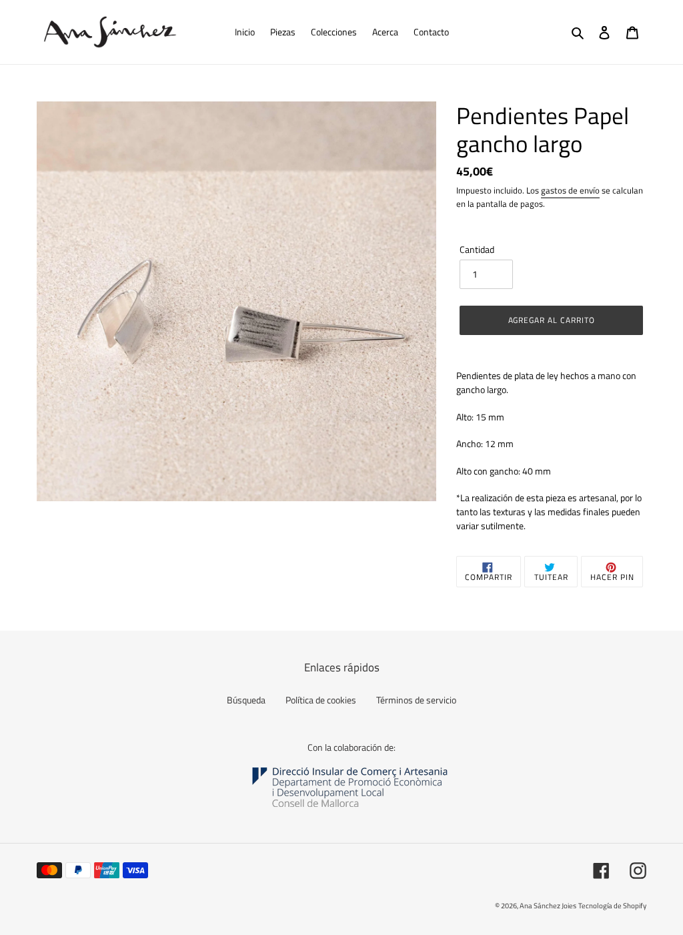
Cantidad (477, 249)
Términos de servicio (416, 700)
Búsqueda (246, 700)
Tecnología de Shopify (612, 905)
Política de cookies (320, 700)
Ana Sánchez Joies (548, 905)
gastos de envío (570, 190)
